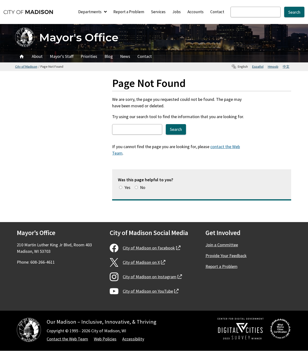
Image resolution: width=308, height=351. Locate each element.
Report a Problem (128, 11)
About (37, 56)
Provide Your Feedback (226, 255)
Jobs (176, 11)
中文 (286, 66)
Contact (217, 11)
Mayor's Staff (61, 56)
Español (257, 66)
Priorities (89, 56)
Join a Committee (221, 245)
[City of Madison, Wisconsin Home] (29, 331)
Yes (127, 187)
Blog (108, 56)
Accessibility (133, 339)
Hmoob (273, 66)
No (142, 187)
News (125, 56)
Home (21, 56)
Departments (90, 11)
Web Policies (105, 339)
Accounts (195, 11)
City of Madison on (151, 248)
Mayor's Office (78, 37)
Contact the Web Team (67, 339)
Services (158, 11)
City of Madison (26, 66)
